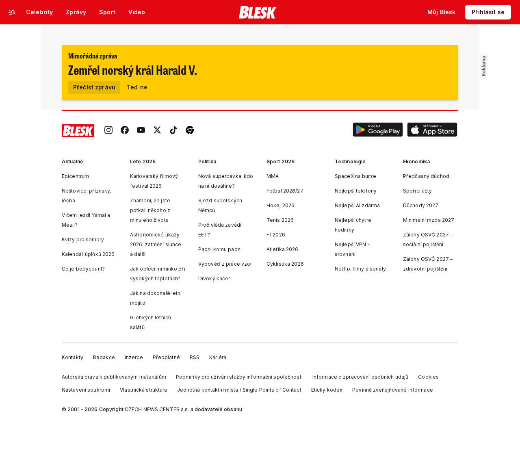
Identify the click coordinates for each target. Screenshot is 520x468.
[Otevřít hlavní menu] (12, 12)
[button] (378, 131)
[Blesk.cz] (258, 12)
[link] (108, 130)
